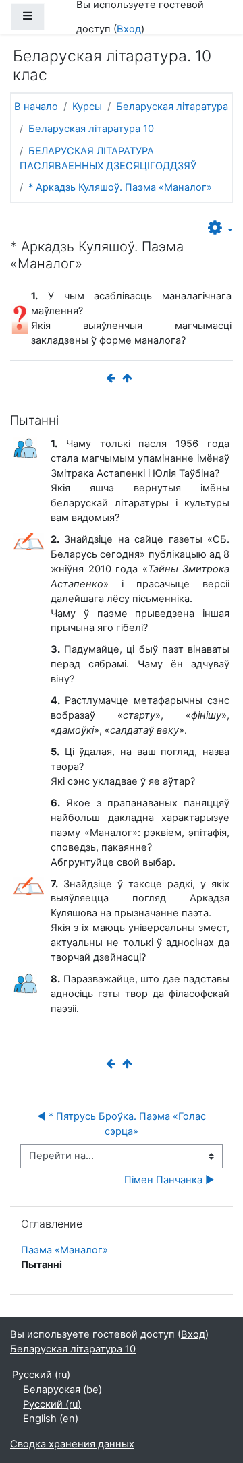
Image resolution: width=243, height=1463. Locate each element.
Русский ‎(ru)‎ (41, 1375)
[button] (220, 228)
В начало (36, 106)
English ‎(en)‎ (50, 1418)
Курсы (87, 106)
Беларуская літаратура (172, 106)
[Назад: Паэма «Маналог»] (113, 378)
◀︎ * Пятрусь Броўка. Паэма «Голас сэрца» (123, 1123)
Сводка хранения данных (72, 1444)
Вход (129, 29)
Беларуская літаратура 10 (91, 129)
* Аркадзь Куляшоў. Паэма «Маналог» (120, 187)
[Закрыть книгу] (130, 378)
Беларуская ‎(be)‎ (62, 1389)
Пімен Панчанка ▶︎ (169, 1180)
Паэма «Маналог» (64, 1250)
